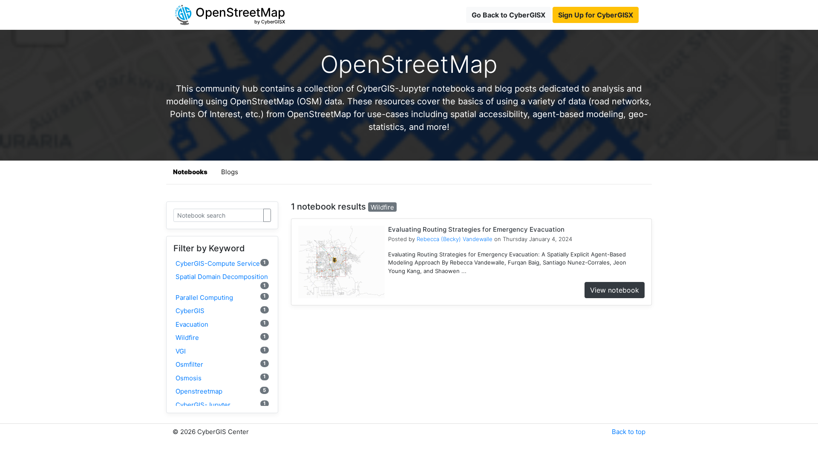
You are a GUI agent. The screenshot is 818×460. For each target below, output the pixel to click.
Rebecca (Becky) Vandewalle (455, 239)
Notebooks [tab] (190, 172)
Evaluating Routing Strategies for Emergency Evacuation (476, 229)
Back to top (628, 432)
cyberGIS (221, 311)
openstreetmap (221, 391)
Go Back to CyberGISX (508, 15)
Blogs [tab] (229, 172)
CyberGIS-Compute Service (221, 263)
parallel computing (221, 297)
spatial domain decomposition (222, 280)
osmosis (221, 378)
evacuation (221, 324)
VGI (221, 351)
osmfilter (221, 364)
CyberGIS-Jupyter (221, 404)
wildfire (221, 338)
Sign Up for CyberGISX (595, 15)
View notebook (614, 290)
